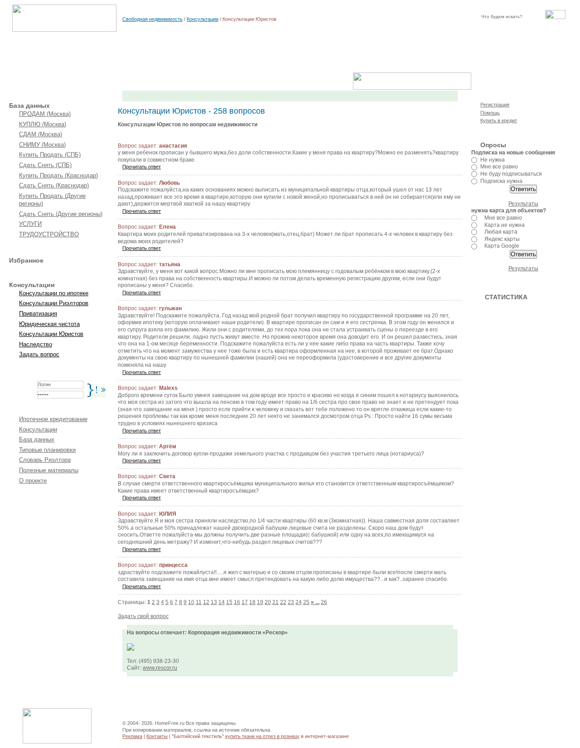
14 (221, 602)
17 (245, 602)
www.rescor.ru (160, 668)
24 (298, 602)
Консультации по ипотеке (53, 293)
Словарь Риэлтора (45, 459)
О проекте (33, 480)
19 (260, 602)
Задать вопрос (39, 354)
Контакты (157, 736)
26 (324, 602)
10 (191, 602)
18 (252, 602)
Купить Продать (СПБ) (50, 154)
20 (268, 602)
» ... (315, 602)
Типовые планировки (47, 449)
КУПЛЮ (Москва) (42, 124)
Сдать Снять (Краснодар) (54, 185)
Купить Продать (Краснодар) (58, 175)
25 (306, 602)
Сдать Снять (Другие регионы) (60, 214)
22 (283, 602)
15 (229, 602)
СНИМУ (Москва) (42, 144)
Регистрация (494, 104)
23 (291, 602)
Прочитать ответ (141, 166)
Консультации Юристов (51, 334)
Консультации (202, 19)
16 (237, 602)
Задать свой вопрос (143, 616)
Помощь (490, 112)
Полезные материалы (48, 470)
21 (275, 602)
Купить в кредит (498, 120)
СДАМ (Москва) (40, 134)
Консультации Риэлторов (53, 303)
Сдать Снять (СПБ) (45, 165)
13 (214, 602)
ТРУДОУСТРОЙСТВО (49, 234)
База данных (36, 439)
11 (199, 602)
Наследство (35, 344)
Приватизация (38, 313)
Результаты (523, 204)
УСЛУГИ (30, 224)
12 (206, 602)
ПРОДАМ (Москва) (45, 113)
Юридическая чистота (49, 324)
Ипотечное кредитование (53, 419)
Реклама (132, 736)
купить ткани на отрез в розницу (262, 736)
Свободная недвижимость (152, 19)
